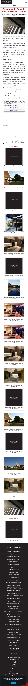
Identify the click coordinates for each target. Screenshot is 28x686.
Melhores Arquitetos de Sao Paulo (13, 603)
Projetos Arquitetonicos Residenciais (13, 626)
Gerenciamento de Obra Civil (13, 596)
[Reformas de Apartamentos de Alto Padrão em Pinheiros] (14, 331)
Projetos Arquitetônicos (13, 553)
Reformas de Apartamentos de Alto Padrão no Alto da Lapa (14, 320)
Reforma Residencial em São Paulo (13, 637)
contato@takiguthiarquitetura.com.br (14, 675)
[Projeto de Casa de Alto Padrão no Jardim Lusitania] (14, 288)
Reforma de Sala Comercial (17, 635)
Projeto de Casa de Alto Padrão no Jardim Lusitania (14, 298)
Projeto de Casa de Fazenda (13, 619)
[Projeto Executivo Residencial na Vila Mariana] (14, 266)
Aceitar (13, 682)
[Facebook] (12, 5)
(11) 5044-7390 (14, 107)
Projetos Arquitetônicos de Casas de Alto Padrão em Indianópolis (14, 430)
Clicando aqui (14, 110)
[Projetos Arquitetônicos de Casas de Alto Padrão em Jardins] (14, 178)
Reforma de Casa (7, 635)
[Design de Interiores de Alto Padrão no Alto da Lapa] (14, 244)
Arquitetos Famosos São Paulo (13, 569)
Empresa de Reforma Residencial (13, 587)
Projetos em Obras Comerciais (13, 627)
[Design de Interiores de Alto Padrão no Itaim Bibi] (14, 353)
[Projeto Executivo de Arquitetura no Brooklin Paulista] (14, 529)
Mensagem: (5, 125)
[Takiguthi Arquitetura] (14, 649)
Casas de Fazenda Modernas (13, 577)
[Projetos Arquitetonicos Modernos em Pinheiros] (14, 441)
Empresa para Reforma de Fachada (13, 590)
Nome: (4, 115)
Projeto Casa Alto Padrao (8, 611)
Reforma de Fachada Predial (13, 592)
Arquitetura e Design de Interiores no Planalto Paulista (14, 408)
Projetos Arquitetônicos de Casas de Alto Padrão (13, 624)
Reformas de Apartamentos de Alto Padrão (13, 639)
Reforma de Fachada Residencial (13, 593)
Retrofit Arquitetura (13, 642)
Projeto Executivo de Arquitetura (13, 564)
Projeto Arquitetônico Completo (13, 609)
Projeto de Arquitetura (19, 611)
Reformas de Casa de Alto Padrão (13, 640)
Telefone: (5, 120)
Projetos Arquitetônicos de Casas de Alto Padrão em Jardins (14, 188)
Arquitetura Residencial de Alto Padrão (13, 575)
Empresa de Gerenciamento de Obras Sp (13, 582)
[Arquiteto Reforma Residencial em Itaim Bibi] (14, 485)
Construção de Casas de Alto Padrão (13, 579)
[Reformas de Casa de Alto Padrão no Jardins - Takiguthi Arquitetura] (6, 2)
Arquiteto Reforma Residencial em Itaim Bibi (14, 496)
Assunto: (17, 120)
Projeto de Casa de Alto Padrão (13, 618)
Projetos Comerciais (14, 659)
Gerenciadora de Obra (8, 595)
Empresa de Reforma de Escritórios (13, 585)
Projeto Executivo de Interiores (13, 622)
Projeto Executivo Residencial (13, 566)
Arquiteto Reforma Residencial (13, 567)
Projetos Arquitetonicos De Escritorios (13, 559)
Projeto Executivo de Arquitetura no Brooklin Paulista (14, 540)
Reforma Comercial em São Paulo (13, 629)
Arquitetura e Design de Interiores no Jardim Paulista (14, 210)
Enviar (13, 136)
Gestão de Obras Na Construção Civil (13, 601)
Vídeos (14, 662)
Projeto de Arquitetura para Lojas (13, 614)
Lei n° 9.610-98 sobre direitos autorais (12, 143)
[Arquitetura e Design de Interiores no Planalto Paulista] (14, 397)
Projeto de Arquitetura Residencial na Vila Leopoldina (14, 232)
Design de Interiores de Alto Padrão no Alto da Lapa (14, 254)
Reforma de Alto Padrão (13, 632)
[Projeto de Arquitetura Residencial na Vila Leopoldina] (14, 222)
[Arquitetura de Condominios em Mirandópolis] (14, 463)
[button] (26, 2)
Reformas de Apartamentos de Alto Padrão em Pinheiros (14, 342)
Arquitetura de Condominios (13, 574)
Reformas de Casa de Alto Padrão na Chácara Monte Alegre (14, 518)
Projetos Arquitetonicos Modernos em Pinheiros (14, 452)
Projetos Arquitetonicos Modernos (13, 558)
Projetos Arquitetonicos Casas (13, 554)
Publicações (14, 661)
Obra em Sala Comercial (13, 608)
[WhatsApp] (15, 5)
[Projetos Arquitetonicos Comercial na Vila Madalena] (14, 156)
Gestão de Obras (13, 600)
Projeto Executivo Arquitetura (13, 621)
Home (14, 656)
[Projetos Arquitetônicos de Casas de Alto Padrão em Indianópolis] (14, 419)
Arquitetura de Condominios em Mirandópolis (14, 474)
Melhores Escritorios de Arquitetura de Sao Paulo (13, 605)
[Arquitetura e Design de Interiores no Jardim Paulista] (14, 200)
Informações (14, 665)
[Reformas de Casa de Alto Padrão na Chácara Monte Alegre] (14, 507)
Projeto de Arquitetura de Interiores (13, 613)
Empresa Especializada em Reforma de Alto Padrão (13, 588)
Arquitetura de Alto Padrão (13, 572)
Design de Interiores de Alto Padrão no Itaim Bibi (14, 364)
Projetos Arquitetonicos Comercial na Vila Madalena (14, 166)
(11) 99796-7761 (15, 673)
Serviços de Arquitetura (13, 645)
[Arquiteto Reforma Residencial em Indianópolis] (14, 375)
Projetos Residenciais (13, 561)
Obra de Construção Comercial (13, 606)
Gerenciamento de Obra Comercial (13, 598)
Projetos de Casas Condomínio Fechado (13, 562)
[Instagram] (14, 5)
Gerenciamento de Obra (18, 595)
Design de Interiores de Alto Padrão (13, 580)
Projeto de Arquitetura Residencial (13, 616)
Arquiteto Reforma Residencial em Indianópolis (14, 386)
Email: (16, 115)
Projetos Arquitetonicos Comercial (13, 556)
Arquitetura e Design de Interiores (13, 551)
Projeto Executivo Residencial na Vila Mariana (14, 276)
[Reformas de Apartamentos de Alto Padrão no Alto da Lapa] (14, 309)
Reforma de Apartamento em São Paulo (13, 634)
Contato (14, 664)
